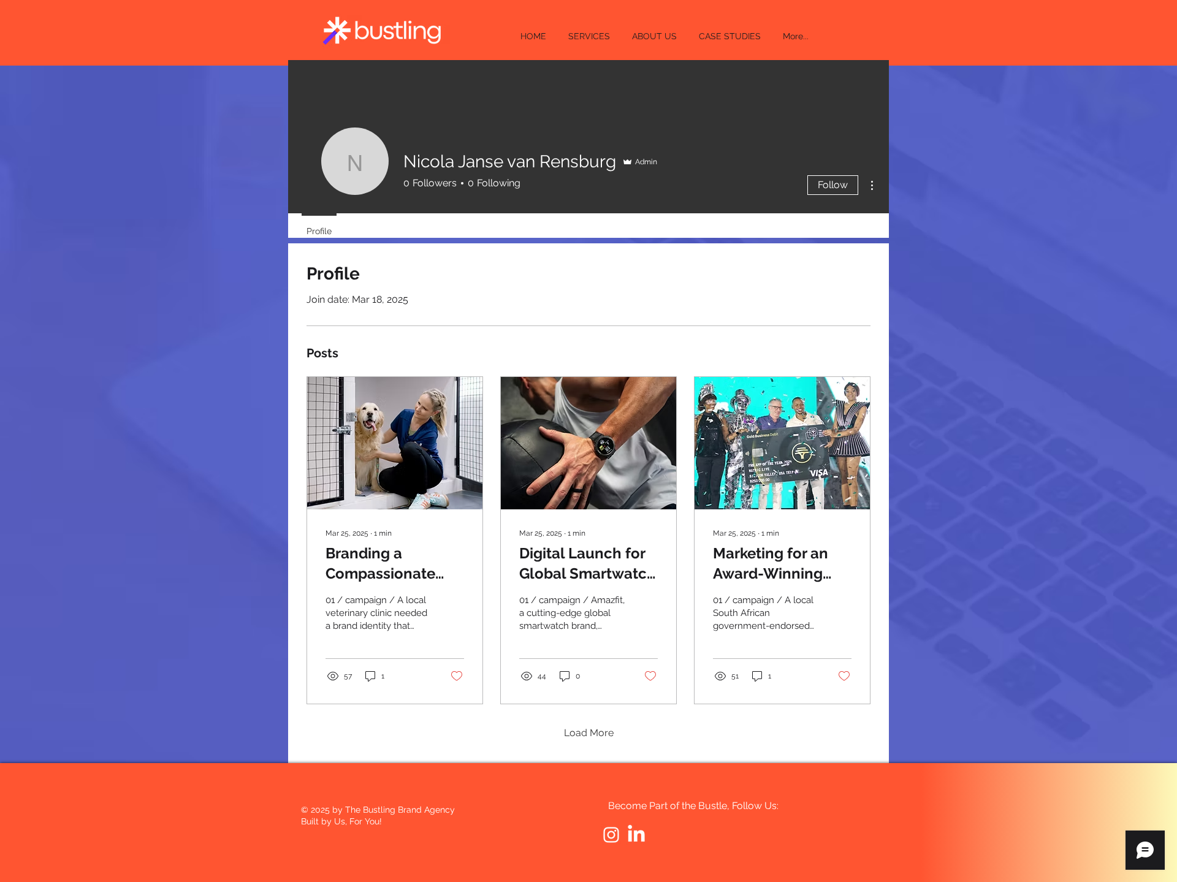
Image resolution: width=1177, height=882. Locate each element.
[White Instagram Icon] (611, 834)
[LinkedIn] (636, 834)
